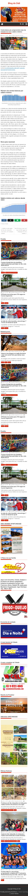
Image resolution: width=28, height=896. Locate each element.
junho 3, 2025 (5, 351)
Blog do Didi (14, 3)
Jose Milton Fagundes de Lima (17, 35)
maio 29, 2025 (5, 260)
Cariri (6, 362)
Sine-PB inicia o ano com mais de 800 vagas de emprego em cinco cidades (21, 231)
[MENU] (26, 24)
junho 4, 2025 (5, 801)
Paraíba (6, 223)
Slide (15, 810)
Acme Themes (15, 893)
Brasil (3, 223)
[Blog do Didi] (14, 21)
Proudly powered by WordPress (8, 891)
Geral (2, 303)
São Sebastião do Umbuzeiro (11, 272)
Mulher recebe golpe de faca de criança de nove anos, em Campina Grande (7, 231)
